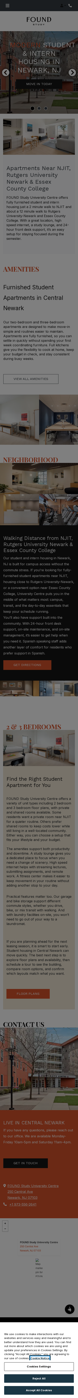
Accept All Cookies (39, 1390)
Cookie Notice (40, 1358)
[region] (39, 1360)
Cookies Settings (39, 1366)
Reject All (39, 1378)
